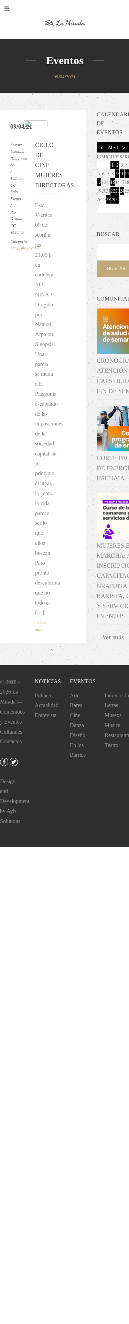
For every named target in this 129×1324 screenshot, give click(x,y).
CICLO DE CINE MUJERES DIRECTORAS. (44, 165)
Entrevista (45, 715)
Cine (22, 248)
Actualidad (46, 705)
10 (122, 173)
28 (108, 199)
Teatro (111, 745)
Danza (77, 725)
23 (117, 190)
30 (117, 199)
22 (112, 190)
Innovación (117, 695)
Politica (43, 695)
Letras (111, 705)
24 (122, 190)
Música (112, 725)
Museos (113, 715)
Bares (76, 705)
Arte (13, 248)
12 (99, 182)
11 (127, 173)
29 (112, 199)
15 (112, 182)
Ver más (113, 636)
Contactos (11, 741)
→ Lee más (40, 625)
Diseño (77, 735)
